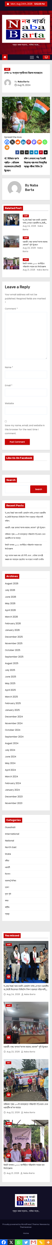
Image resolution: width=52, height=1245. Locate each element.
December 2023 (14, 796)
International (12, 834)
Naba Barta (23, 82)
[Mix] (39, 142)
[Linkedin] (23, 142)
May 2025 (10, 683)
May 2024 (10, 763)
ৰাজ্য (6, 900)
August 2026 (11, 583)
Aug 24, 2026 (29, 226)
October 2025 (12, 650)
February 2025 (13, 703)
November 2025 (13, 643)
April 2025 (10, 690)
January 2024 (12, 789)
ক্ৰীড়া (7, 860)
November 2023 (13, 803)
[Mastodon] (34, 142)
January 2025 (12, 710)
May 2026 (10, 603)
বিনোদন (7, 873)
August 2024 (11, 743)
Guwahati (10, 827)
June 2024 (10, 756)
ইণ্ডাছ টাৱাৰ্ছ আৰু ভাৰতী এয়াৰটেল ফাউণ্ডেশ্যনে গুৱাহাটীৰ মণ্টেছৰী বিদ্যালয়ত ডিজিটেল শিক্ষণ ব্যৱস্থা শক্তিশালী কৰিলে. (25, 516)
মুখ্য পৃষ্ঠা (8, 893)
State (8, 854)
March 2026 (11, 616)
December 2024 (14, 716)
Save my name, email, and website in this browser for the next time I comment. (25, 429)
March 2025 (11, 696)
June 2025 (10, 676)
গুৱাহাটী (7, 69)
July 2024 (10, 750)
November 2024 (14, 723)
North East (11, 847)
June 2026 (10, 596)
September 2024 (14, 736)
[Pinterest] (28, 142)
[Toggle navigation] (32, 57)
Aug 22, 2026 (13, 1112)
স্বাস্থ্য (7, 913)
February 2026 (13, 623)
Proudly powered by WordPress (17, 1224)
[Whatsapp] (44, 142)
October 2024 (12, 730)
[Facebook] (7, 142)
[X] (12, 142)
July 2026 (10, 590)
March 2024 (11, 776)
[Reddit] (17, 142)
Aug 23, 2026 (29, 247)
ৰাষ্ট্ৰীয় (7, 907)
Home (26, 1233)
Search (11, 480)
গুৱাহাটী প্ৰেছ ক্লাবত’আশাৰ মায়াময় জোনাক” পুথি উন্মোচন (25, 527)
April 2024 (10, 770)
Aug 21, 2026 (29, 269)
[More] (7, 147)
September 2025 (14, 656)
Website (9, 403)
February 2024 (13, 783)
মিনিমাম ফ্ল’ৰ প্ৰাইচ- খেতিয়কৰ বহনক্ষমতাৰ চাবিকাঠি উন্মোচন (12, 164)
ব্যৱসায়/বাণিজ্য (10, 880)
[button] (38, 57)
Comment (11, 308)
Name (9, 367)
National (9, 840)
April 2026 (10, 610)
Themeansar (26, 1227)
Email (8, 385)
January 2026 (12, 630)
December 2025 (14, 636)
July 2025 (10, 670)
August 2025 (11, 663)
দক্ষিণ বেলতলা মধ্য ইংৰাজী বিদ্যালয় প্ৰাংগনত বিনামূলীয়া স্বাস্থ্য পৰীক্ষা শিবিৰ (35, 162)
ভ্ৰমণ (7, 887)
